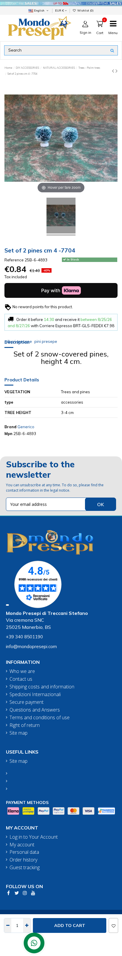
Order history (23, 860)
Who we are (22, 671)
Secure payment (26, 702)
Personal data (24, 852)
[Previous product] (113, 70)
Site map (18, 733)
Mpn (8, 433)
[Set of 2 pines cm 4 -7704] (61, 216)
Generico (25, 426)
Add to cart (69, 925)
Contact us (20, 679)
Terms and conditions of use (39, 717)
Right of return (24, 725)
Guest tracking (24, 867)
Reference (14, 260)
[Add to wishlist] (113, 925)
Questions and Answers (34, 710)
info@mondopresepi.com (31, 646)
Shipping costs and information (41, 687)
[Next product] (116, 70)
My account (21, 845)
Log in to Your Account (33, 837)
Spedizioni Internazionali (35, 694)
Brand (10, 426)
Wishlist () (85, 10)
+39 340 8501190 (24, 637)
